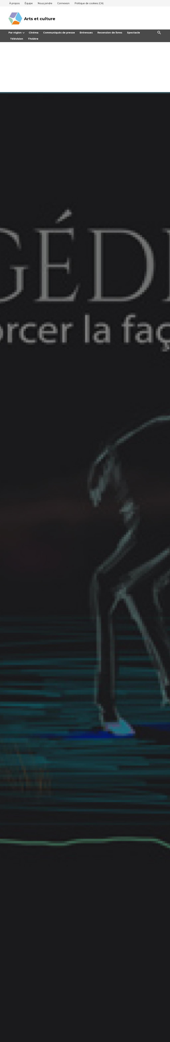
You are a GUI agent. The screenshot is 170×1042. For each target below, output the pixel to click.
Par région (15, 32)
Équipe (29, 3)
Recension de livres (109, 32)
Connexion (63, 3)
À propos (14, 3)
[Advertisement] (85, 67)
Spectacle (133, 32)
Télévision (16, 38)
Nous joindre (45, 3)
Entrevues (86, 32)
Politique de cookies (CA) (89, 3)
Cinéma (33, 32)
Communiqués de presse (59, 32)
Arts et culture (39, 18)
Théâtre (33, 38)
